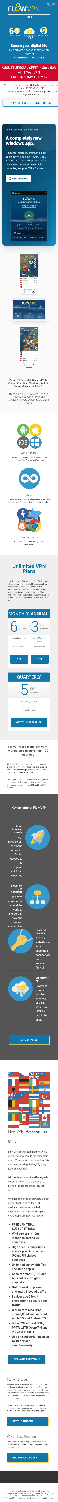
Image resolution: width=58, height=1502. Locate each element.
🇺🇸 (53, 4)
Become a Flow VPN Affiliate (24, 1459)
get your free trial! (27, 1359)
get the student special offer (22, 1423)
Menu (29, 17)
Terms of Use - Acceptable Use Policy (20, 1498)
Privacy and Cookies (44, 1498)
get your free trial (19, 660)
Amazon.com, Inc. (23, 91)
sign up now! (29, 1040)
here (39, 1390)
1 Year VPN (31, 72)
